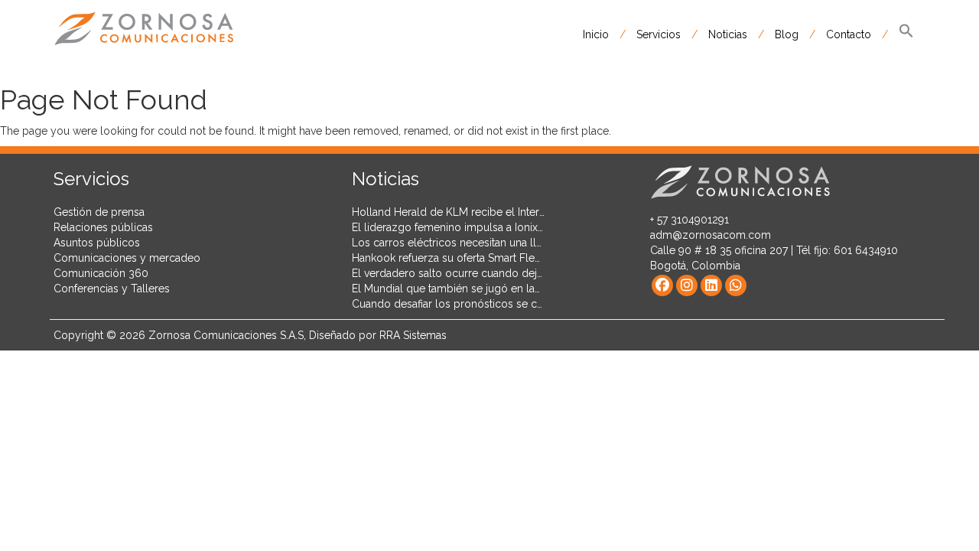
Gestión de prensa (99, 212)
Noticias (727, 34)
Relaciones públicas (103, 227)
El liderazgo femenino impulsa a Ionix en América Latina (490, 227)
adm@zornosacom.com (710, 235)
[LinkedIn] (711, 285)
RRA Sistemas (413, 335)
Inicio (596, 34)
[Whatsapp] (735, 285)
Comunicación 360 (101, 273)
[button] (906, 34)
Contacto (848, 34)
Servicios (658, 34)
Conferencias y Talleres (112, 288)
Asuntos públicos (97, 242)
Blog (786, 34)
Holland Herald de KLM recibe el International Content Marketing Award (528, 212)
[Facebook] (662, 285)
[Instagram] (687, 285)
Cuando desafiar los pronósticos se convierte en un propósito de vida (525, 304)
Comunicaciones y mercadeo (127, 258)
